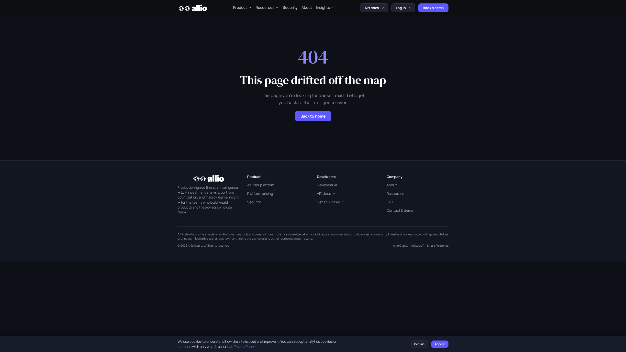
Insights (323, 7)
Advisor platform (260, 185)
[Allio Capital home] (192, 7)
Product (240, 7)
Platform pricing (260, 193)
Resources (265, 7)
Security (290, 7)
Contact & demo (400, 210)
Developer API (328, 185)
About (307, 7)
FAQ (390, 202)
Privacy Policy (244, 346)
